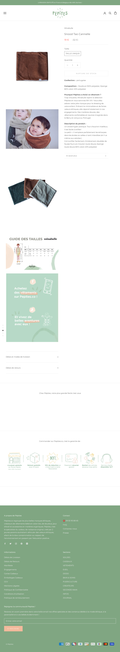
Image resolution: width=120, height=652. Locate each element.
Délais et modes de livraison (18, 357)
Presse (66, 533)
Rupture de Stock (86, 73)
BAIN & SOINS (69, 578)
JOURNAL (67, 598)
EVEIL (65, 569)
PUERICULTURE (70, 582)
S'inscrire (13, 629)
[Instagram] (16, 543)
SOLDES (66, 557)
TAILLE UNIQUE (73, 53)
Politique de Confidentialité (16, 590)
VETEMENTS (68, 565)
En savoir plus (71, 156)
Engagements (10, 569)
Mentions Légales (11, 586)
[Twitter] (10, 543)
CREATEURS (68, 586)
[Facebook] (5, 543)
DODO (66, 573)
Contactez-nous (70, 529)
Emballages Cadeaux (13, 578)
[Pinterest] (21, 543)
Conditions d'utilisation (14, 594)
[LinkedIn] (27, 543)
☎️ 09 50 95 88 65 (70, 521)
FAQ (65, 525)
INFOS (66, 594)
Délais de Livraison (12, 557)
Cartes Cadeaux (11, 573)
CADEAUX (67, 561)
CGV (6, 582)
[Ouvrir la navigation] (5, 13)
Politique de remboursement (17, 598)
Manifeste (8, 565)
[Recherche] (110, 13)
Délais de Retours (11, 561)
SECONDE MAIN (70, 590)
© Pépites (9, 644)
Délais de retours (13, 368)
